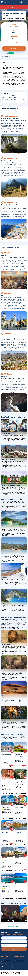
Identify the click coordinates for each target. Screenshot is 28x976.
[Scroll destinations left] (1, 913)
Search (15, 48)
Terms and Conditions (6, 973)
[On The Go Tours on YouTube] (11, 966)
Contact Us (6, 960)
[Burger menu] (25, 2)
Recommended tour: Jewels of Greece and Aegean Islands (12, 239)
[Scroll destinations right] (26, 913)
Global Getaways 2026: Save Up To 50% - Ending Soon (14, 7)
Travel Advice (18, 960)
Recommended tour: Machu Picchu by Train (15, 197)
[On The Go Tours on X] (7, 966)
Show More (4, 443)
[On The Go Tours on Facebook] (2, 966)
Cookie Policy (22, 973)
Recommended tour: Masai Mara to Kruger (15, 153)
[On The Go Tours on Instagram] (15, 966)
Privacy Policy (15, 973)
